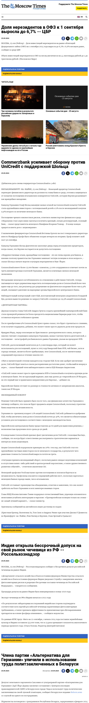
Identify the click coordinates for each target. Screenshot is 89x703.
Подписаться (44, 364)
